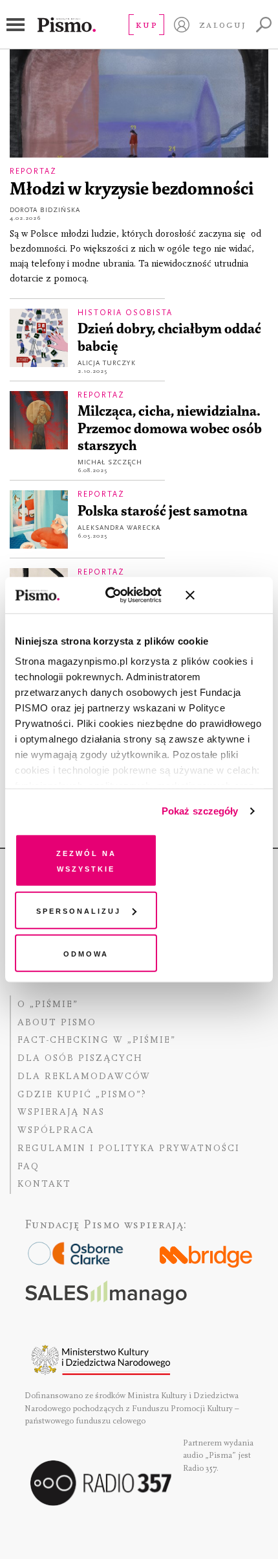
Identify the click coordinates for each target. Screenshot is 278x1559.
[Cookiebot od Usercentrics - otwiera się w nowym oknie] (117, 595)
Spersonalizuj (78, 910)
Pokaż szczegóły (200, 810)
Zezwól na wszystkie (86, 859)
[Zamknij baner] (224, 595)
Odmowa (86, 952)
